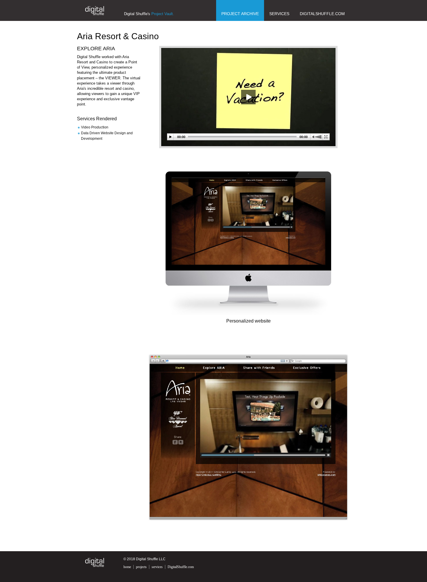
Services (279, 13)
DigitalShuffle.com (322, 13)
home (127, 567)
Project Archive (240, 13)
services (157, 567)
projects (141, 567)
